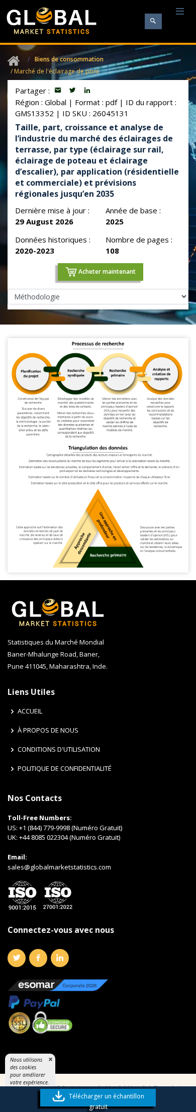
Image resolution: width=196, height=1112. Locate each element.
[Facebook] (38, 958)
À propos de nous (48, 730)
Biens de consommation (69, 59)
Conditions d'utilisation (59, 749)
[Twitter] (17, 958)
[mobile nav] (180, 12)
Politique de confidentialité (65, 768)
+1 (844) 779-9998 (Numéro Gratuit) (70, 827)
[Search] (153, 21)
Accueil (30, 711)
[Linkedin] (60, 958)
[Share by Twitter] (73, 91)
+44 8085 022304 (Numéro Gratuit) (69, 837)
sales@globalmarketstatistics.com (59, 866)
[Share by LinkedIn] (87, 91)
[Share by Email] (59, 91)
